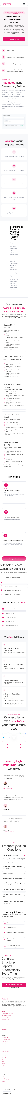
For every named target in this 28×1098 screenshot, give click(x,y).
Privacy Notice (5, 1078)
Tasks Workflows (5, 1019)
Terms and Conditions (6, 1079)
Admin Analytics (5, 1024)
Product (4, 1011)
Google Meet (4, 1055)
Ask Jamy (4, 1022)
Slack (3, 1059)
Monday (3, 1063)
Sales (3, 1031)
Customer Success (6, 1039)
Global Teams (4, 1041)
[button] (24, 4)
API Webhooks (5, 1069)
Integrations (5, 1051)
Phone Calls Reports (6, 1017)
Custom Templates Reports (7, 1021)
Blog (3, 1076)
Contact (3, 1081)
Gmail (3, 1065)
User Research (5, 1037)
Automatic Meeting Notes (7, 1013)
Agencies (4, 1043)
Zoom (3, 1054)
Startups (3, 1046)
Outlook (3, 1067)
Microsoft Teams (5, 1057)
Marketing (4, 1033)
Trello (3, 1061)
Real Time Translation (6, 1015)
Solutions (4, 1029)
